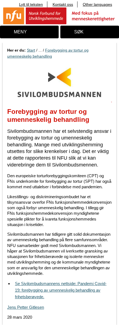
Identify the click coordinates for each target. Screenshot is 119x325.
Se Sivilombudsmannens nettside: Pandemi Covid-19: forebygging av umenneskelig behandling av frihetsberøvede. (61, 290)
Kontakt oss (63, 4)
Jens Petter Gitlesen (25, 307)
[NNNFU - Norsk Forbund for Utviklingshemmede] (59, 15)
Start (31, 50)
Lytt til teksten (31, 4)
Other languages (97, 4)
